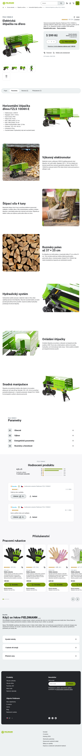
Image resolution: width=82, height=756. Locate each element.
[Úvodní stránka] (3, 7)
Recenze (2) (25, 90)
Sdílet (77, 17)
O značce (9, 704)
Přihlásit (70, 684)
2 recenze (76, 19)
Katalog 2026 (47, 736)
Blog (7, 709)
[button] (68, 42)
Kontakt (45, 732)
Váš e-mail (51, 680)
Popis (5, 90)
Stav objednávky (11, 702)
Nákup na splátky (48, 743)
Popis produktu (61, 28)
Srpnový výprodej (11, 691)
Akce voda (9, 688)
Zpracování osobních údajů (50, 741)
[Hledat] (61, 3)
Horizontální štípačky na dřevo (35, 7)
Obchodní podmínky (48, 739)
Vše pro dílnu (10, 683)
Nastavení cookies (11, 712)
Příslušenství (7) (36, 90)
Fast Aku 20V (10, 686)
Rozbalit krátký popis (50, 28)
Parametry (14, 90)
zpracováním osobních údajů (64, 689)
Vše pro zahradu (10, 7)
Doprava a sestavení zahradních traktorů (54, 746)
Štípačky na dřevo (22, 7)
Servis (8, 707)
